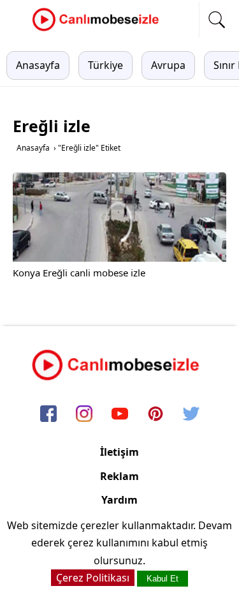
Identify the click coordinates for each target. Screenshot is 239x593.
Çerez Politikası (92, 578)
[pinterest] (155, 415)
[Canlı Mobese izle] (98, 29)
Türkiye (105, 65)
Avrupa (168, 65)
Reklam (119, 476)
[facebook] (48, 415)
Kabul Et (162, 578)
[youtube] (120, 415)
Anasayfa (38, 65)
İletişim (119, 452)
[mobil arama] (216, 20)
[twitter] (191, 415)
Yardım (119, 500)
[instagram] (84, 415)
